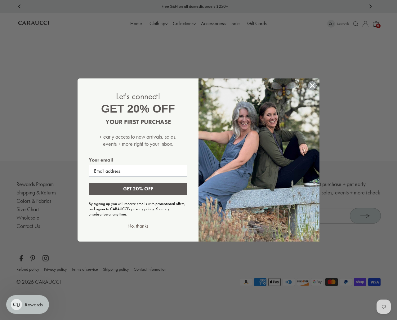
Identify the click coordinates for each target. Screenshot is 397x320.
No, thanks (138, 226)
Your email (101, 160)
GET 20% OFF (138, 188)
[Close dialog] (312, 85)
